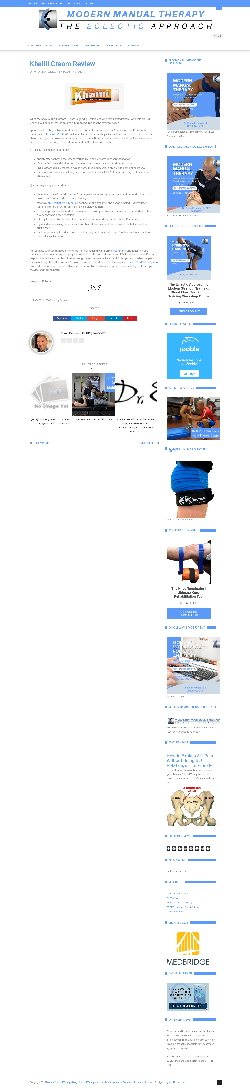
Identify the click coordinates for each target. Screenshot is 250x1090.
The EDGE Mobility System (143, 262)
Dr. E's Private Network (178, 893)
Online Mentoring (68, 45)
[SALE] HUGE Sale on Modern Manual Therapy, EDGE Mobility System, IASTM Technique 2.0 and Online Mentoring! (136, 425)
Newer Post (43, 442)
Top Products (114, 45)
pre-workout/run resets (62, 203)
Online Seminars (175, 911)
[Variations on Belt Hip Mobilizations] (93, 394)
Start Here (33, 3)
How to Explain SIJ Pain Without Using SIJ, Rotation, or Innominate (190, 760)
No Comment (79, 72)
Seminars (133, 45)
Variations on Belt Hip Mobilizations (93, 419)
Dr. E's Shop (173, 898)
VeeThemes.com (178, 1082)
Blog (49, 45)
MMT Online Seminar (52, 3)
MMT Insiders (73, 3)
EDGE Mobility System (57, 300)
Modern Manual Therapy (179, 902)
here (32, 142)
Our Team (89, 3)
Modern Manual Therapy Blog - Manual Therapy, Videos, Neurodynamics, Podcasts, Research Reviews (99, 1082)
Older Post (146, 442)
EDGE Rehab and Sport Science (183, 907)
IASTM (117, 250)
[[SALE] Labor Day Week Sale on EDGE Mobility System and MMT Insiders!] (51, 394)
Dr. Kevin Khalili (55, 134)
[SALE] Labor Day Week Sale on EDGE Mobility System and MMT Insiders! (51, 421)
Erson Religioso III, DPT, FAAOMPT (56, 72)
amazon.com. (59, 266)
